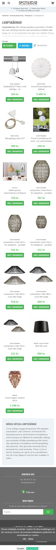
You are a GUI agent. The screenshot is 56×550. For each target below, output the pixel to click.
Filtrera (9, 45)
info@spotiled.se (28, 482)
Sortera (25, 45)
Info (24, 539)
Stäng (30, 539)
